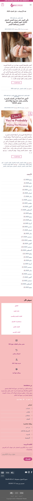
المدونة (28, 434)
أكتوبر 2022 (28, 277)
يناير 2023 (29, 270)
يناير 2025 (29, 233)
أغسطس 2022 (27, 284)
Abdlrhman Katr (9, 29)
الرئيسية (27, 438)
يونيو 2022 (29, 287)
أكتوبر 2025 (28, 206)
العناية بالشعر (20, 17)
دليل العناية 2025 (13, 17)
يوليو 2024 (29, 253)
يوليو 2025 (29, 213)
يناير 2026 (29, 196)
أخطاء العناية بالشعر (27, 166)
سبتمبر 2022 (28, 280)
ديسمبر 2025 (28, 200)
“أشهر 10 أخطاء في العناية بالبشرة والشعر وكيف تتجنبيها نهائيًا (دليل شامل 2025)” (16, 101)
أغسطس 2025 (27, 210)
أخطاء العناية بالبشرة (8, 164)
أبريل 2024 (28, 263)
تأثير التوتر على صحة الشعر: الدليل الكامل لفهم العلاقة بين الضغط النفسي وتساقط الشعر (16, 22)
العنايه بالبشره (14, 95)
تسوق (16, 496)
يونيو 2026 (29, 179)
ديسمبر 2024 (28, 237)
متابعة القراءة (16, 82)
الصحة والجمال (21, 95)
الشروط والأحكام (25, 431)
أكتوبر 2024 (28, 243)
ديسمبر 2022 (28, 274)
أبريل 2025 (28, 223)
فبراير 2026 (28, 193)
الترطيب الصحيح (17, 166)
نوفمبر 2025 (28, 203)
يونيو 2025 (29, 216)
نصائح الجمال (16, 96)
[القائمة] (31, 5)
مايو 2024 (29, 260)
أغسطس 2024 (27, 250)
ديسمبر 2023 (28, 267)
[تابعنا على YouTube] (26, 472)
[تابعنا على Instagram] (29, 472)
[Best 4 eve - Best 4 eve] (16, 4)
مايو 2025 (29, 220)
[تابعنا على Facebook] (32, 472)
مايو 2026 (29, 183)
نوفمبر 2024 (28, 240)
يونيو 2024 (29, 257)
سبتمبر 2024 (28, 247)
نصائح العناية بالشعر (8, 166)
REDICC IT (12, 483)
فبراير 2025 (28, 230)
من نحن (28, 427)
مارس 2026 (28, 189)
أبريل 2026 (28, 186)
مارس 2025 (28, 226)
